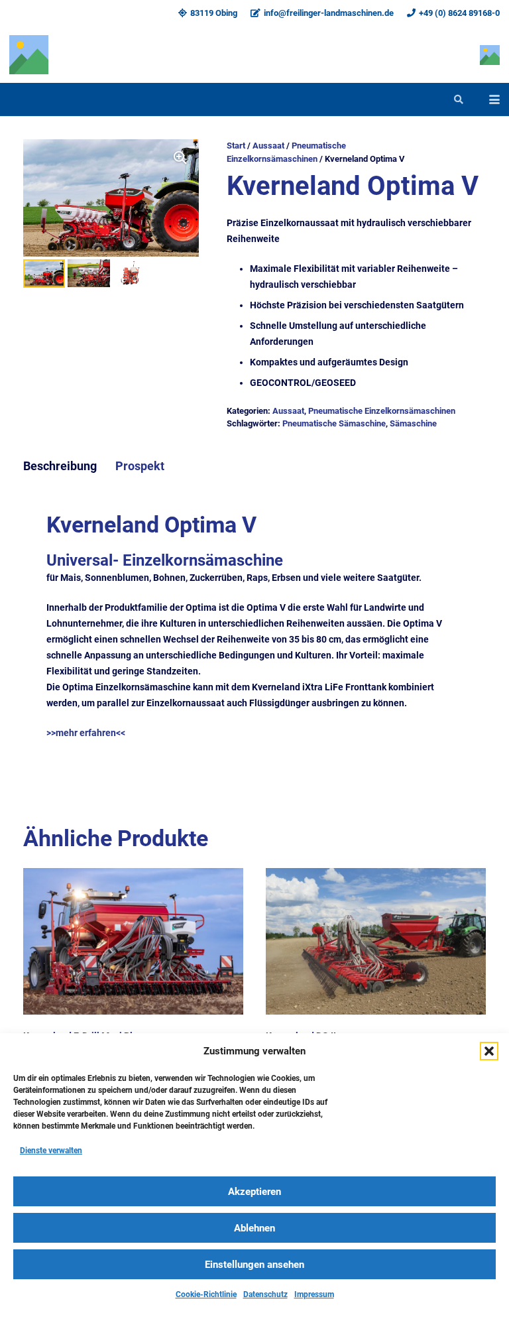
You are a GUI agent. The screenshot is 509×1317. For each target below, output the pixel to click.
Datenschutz (265, 1294)
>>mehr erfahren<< (85, 732)
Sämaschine (413, 423)
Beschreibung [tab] (60, 466)
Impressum (314, 1294)
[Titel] (28, 54)
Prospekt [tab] (139, 466)
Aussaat (268, 146)
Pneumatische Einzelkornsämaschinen (381, 411)
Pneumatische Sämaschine (334, 423)
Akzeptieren (254, 1192)
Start (236, 146)
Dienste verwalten (51, 1150)
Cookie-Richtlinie (206, 1294)
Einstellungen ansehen (254, 1265)
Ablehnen (254, 1228)
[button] (489, 1051)
